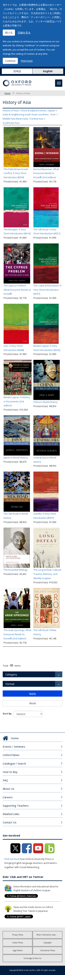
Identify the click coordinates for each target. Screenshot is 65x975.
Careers (8, 797)
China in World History (45, 402)
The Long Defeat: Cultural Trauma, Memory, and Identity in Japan (47, 574)
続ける (9, 32)
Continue (10, 60)
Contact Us (9, 822)
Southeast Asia (11, 122)
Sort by (7, 713)
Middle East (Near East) (15, 118)
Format (9, 684)
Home (7, 93)
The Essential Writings (16, 569)
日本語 (17, 71)
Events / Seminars (14, 746)
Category (11, 674)
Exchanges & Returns (32, 958)
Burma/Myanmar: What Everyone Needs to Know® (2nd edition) (46, 173)
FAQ (5, 780)
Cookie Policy (17, 942)
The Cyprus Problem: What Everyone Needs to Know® (17, 290)
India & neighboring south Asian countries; (26, 114)
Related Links (11, 814)
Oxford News (11, 755)
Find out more (12, 859)
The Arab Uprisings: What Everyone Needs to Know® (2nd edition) (17, 634)
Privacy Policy (17, 934)
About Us (8, 788)
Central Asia (36, 118)
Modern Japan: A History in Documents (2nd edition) (17, 401)
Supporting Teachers (16, 805)
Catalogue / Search (14, 763)
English (48, 71)
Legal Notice (18, 950)
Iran (53, 114)
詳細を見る (24, 32)
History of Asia (11, 110)
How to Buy (10, 772)
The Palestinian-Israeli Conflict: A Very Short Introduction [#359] (16, 173)
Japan (52, 110)
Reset (32, 703)
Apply (32, 693)
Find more (27, 60)
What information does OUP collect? (49, 934)
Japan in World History (16, 457)
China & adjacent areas (34, 110)
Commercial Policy (47, 950)
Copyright (47, 942)
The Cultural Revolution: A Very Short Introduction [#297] (47, 290)
